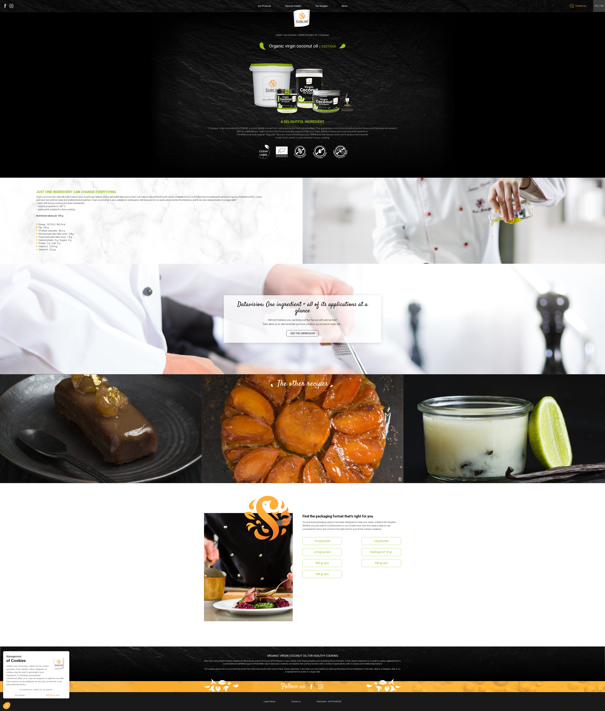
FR (596, 5)
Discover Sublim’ (293, 6)
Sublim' (279, 35)
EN (602, 5)
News (344, 6)
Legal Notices (270, 701)
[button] (6, 705)
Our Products (264, 6)
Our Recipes (322, 6)
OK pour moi (53, 695)
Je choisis (20, 695)
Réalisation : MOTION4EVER (329, 701)
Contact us (296, 701)
